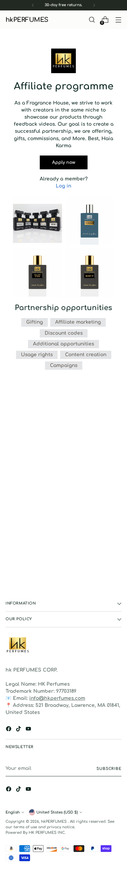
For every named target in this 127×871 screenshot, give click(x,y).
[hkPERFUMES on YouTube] (29, 730)
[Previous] (33, 5)
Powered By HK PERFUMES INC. (36, 832)
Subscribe (108, 769)
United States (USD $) (57, 812)
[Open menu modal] (118, 20)
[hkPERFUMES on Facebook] (9, 730)
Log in (63, 186)
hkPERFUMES (54, 821)
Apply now (63, 162)
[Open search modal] (91, 20)
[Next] (94, 5)
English (13, 812)
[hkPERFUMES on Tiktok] (19, 730)
